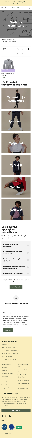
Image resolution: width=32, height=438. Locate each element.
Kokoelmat (11, 39)
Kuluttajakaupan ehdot (22, 365)
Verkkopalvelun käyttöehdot (22, 376)
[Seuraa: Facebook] (2, 416)
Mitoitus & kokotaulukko (5, 378)
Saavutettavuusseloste (23, 384)
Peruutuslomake (22, 388)
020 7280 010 (16, 353)
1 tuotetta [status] (20, 54)
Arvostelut (4, 382)
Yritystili (4, 385)
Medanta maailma (7, 373)
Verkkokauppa (6, 364)
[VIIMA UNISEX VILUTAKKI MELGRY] (8, 65)
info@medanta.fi (15, 350)
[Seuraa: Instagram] (6, 416)
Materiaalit (4, 370)
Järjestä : (7, 49)
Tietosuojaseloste (23, 380)
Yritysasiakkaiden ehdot (23, 371)
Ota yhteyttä (16, 287)
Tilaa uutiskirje (16, 410)
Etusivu (3, 39)
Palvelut (4, 367)
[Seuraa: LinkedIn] (10, 416)
